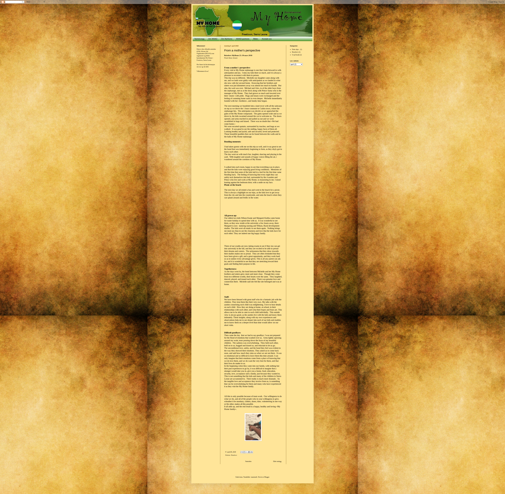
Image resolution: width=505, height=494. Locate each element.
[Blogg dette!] (244, 452)
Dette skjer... (296, 49)
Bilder (255, 39)
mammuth (254, 477)
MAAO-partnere (242, 39)
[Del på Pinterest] (251, 452)
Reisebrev (234, 455)
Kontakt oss (267, 39)
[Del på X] (246, 452)
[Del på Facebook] (249, 452)
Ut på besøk (295, 55)
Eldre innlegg (277, 461)
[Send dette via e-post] (241, 452)
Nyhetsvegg (199, 39)
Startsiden (248, 461)
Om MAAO (212, 39)
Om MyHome (226, 39)
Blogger (266, 477)
